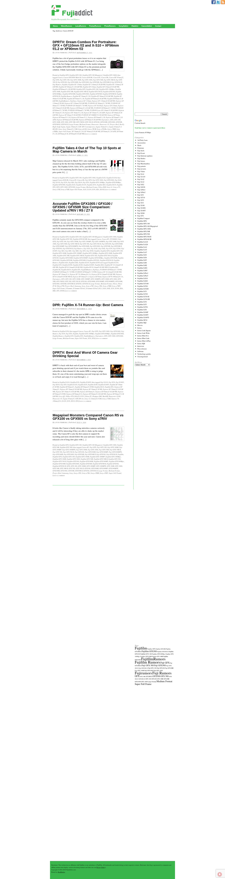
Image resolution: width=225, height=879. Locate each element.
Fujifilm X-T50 (142, 307)
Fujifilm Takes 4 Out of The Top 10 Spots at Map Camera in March (87, 149)
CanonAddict (146, 26)
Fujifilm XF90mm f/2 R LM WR (95, 98)
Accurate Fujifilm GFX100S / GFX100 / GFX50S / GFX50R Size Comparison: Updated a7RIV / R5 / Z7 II (82, 207)
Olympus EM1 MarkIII (100, 396)
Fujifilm (64, 84)
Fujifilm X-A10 (142, 242)
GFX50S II (64, 124)
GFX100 (96, 122)
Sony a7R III (92, 129)
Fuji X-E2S (141, 187)
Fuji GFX (56, 80)
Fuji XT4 (86, 182)
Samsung (78, 286)
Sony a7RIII (111, 129)
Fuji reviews (141, 169)
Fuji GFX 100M (72, 241)
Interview (140, 346)
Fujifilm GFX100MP (80, 258)
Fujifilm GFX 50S (66, 239)
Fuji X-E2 (140, 184)
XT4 (58, 291)
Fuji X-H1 (94, 248)
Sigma (63, 127)
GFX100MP (100, 281)
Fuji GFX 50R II (109, 80)
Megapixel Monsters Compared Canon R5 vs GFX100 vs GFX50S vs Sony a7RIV (88, 417)
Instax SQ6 (141, 343)
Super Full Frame (65, 131)
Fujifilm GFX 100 (75, 75)
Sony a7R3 (90, 286)
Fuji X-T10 (141, 197)
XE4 (97, 189)
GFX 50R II (80, 122)
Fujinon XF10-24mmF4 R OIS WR (103, 274)
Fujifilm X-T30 (142, 294)
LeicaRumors (80, 26)
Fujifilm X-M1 (142, 268)
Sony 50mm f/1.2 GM (70, 129)
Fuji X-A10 (141, 176)
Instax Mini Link (143, 338)
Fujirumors (105, 119)
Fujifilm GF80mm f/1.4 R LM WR (64, 89)
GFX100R (103, 122)
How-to (140, 325)
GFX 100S (64, 122)
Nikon (115, 283)
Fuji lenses (141, 161)
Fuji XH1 (68, 251)
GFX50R (119, 122)
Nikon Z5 (88, 396)
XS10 (102, 189)
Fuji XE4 (71, 182)
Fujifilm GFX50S (93, 260)
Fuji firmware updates (144, 156)
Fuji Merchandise (143, 163)
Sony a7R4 (98, 286)
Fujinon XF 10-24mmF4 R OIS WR (109, 272)
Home (55, 26)
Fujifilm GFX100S (82, 94)
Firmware (140, 148)
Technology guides (144, 354)
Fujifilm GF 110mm (75, 84)
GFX (111, 119)
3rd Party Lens (142, 140)
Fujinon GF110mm (110, 105)
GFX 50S (68, 281)
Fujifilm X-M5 (142, 270)
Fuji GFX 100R (75, 80)
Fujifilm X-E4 (101, 178)
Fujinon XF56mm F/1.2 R (61, 117)
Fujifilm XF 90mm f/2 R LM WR (102, 96)
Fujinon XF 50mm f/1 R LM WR (71, 389)
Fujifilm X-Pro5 (142, 276)
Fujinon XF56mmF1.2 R (96, 117)
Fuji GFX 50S (84, 244)
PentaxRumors (95, 26)
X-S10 (89, 189)
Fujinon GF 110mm (84, 101)
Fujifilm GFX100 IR (80, 239)
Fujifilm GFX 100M (59, 253)
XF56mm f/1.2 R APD (108, 131)
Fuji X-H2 (101, 248)
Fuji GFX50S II (116, 82)
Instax (139, 328)
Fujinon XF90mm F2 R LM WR (90, 119)
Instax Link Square (144, 330)
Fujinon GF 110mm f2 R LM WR (75, 103)
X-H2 (108, 288)
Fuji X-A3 (140, 182)
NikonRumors (66, 26)
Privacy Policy (100, 867)
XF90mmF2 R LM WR (76, 134)
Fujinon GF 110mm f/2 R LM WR (103, 101)
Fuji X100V (120, 382)
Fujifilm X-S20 (142, 281)
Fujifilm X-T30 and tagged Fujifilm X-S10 (104, 262)
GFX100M (91, 281)
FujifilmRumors (64, 101)
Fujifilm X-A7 (142, 252)
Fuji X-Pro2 (141, 192)
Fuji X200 (141, 213)
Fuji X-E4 (118, 180)
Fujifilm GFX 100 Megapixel (92, 75)
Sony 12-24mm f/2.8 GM (93, 398)
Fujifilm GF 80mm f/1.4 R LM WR (70, 87)
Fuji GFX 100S (87, 80)
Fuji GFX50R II (105, 82)
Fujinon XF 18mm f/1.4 (61, 274)
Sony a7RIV (116, 286)
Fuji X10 (140, 203)
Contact (158, 26)
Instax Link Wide (143, 333)
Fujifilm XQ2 (141, 322)
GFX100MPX (109, 281)
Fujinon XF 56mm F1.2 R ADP (94, 112)
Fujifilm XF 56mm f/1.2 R (81, 96)
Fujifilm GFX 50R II (81, 91)
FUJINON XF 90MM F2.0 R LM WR (94, 115)
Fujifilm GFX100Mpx (113, 182)
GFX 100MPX (96, 279)
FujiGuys (73, 101)
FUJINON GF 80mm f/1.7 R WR (99, 103)
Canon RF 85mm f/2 (116, 77)
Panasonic (95, 124)
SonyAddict (123, 26)
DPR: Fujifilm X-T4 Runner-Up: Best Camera (88, 305)
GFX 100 (117, 119)
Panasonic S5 (104, 124)
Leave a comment (91, 134)
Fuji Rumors (57, 84)
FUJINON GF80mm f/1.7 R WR (105, 108)
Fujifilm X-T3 (142, 291)
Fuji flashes (141, 158)
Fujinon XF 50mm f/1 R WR (92, 389)
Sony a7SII (56, 189)
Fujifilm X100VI (143, 317)
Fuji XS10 (78, 182)
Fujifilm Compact (143, 218)
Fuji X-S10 (56, 182)
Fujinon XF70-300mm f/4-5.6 (112, 276)
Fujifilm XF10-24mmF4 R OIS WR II (95, 267)
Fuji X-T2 (140, 200)
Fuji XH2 (75, 251)
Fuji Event (141, 153)
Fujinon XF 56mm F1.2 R (74, 112)
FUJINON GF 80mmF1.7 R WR (76, 105)
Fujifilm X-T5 (142, 304)
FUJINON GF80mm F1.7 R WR (63, 272)
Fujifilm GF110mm (89, 87)
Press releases (142, 349)
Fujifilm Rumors (66, 96)
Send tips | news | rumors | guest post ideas (150, 127)
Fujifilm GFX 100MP (74, 253)
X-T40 (117, 288)
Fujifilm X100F (142, 312)
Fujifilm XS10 (111, 185)
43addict (134, 26)
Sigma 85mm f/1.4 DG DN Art (73, 398)
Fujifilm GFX (64, 75)
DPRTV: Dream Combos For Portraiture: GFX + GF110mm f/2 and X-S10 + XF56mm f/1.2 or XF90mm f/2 (86, 45)
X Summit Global (79, 288)
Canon (60, 77)
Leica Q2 (62, 396)
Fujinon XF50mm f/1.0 (74, 394)
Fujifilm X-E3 (142, 255)
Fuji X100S (141, 208)
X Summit (69, 288)
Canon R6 (104, 77)
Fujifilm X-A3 (142, 247)
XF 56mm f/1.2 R (77, 131)
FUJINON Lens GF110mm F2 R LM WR (104, 110)
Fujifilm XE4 (101, 185)
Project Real (114, 124)
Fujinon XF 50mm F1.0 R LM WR (67, 391)
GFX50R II (56, 124)
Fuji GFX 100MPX (98, 241)
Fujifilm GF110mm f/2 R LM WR (108, 87)
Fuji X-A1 (140, 174)
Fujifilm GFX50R (96, 94)
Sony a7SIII (65, 189)
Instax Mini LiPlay (144, 341)
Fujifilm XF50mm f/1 (67, 387)
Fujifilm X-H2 (73, 262)
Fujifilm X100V (88, 265)
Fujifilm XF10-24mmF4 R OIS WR (71, 267)
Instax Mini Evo (143, 335)
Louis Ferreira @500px (143, 132)
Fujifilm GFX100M (66, 258)
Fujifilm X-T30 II (143, 296)
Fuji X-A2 (140, 179)
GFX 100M (76, 279)
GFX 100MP (85, 279)
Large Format (74, 124)
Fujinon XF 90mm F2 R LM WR (70, 115)
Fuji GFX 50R (98, 80)
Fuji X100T (141, 210)
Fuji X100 (141, 205)
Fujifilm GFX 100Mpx (107, 89)
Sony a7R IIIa (102, 129)
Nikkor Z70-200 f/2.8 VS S (75, 396)
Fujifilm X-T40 (67, 265)
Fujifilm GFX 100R (105, 253)
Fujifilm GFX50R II (109, 94)
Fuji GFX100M (117, 244)
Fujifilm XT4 (76, 269)
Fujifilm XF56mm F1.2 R (75, 98)
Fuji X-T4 (64, 182)
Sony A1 (110, 187)
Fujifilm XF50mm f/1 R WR (84, 387)
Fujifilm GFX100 (109, 91)
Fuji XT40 (89, 251)
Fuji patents (141, 166)
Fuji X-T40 (116, 248)
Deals (139, 145)
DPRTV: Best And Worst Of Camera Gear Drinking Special (85, 354)
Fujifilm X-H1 (142, 262)
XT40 (62, 291)
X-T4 (93, 189)
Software (140, 351)
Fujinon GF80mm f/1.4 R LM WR (81, 108)
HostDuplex (61, 872)
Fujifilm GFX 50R (67, 91)
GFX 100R (56, 122)
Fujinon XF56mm (113, 115)
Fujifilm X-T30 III (143, 299)
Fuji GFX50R (94, 82)
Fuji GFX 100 (65, 80)
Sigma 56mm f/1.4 (102, 127)
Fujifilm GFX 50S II (95, 91)
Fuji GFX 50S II (95, 244)
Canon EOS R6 (87, 77)
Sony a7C (116, 187)
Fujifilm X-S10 (111, 178)
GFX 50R (72, 122)
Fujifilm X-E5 (142, 260)
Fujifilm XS (56, 269)
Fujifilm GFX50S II (106, 260)
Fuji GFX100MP (58, 246)
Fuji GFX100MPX (71, 246)
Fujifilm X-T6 (142, 309)
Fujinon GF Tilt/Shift (95, 105)
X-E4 (84, 189)
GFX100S (111, 122)
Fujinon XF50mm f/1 (87, 391)
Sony (60, 129)
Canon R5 (96, 77)
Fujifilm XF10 (142, 320)
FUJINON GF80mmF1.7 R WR (78, 110)
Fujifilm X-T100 (143, 283)
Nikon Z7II (60, 286)
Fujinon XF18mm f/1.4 (81, 276)
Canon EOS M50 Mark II (72, 77)
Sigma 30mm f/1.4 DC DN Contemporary (80, 127)
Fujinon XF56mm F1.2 (79, 117)
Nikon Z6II (102, 187)
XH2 (54, 291)
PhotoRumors (109, 26)
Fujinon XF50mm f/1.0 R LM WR (94, 394)
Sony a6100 (82, 129)
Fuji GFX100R (73, 82)
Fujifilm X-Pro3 (142, 273)
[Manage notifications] (220, 874)
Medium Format (85, 124)
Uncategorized (142, 356)
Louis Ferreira (61, 53)
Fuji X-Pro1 (141, 189)
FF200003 (113, 239)
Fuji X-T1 (140, 195)
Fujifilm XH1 (113, 267)
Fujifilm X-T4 (91, 185)
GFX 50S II (89, 122)
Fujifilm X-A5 (142, 249)
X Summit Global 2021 (94, 288)
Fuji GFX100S (84, 82)
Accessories (141, 143)
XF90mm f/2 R (63, 134)
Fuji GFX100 (62, 82)
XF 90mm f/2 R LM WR (92, 131)
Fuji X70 (140, 216)
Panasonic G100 (114, 396)
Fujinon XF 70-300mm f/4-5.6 (80, 274)
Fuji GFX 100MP (85, 241)
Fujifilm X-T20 (142, 286)
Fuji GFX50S (57, 248)
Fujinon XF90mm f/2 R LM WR (67, 119)
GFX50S (79, 283)
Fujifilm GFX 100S (109, 75)
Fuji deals (140, 150)
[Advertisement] (154, 71)
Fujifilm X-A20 (142, 244)
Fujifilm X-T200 (143, 289)
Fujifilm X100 (78, 265)
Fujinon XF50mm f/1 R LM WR (106, 391)
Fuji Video (141, 171)
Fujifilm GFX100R (69, 94)
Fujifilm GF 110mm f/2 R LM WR (94, 84)
